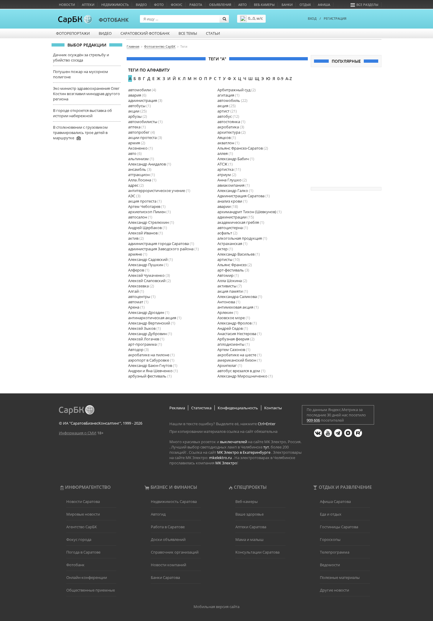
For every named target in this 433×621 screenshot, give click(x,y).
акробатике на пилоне (148, 354)
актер (222, 248)
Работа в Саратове (168, 526)
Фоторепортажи (73, 33)
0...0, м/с (255, 18)
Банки (287, 4)
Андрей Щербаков (145, 227)
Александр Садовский (148, 259)
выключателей (233, 441)
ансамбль (137, 169)
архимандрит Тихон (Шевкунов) (246, 211)
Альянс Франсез (232, 264)
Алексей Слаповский (147, 280)
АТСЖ (222, 164)
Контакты (273, 407)
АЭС (131, 195)
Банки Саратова (165, 577)
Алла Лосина (139, 180)
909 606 (313, 420)
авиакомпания (230, 185)
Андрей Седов (230, 328)
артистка (225, 169)
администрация (142, 100)
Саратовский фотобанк (145, 33)
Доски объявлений (168, 539)
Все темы (188, 33)
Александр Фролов (234, 323)
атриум (224, 174)
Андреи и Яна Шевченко (150, 370)
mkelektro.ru (220, 457)
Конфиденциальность (238, 407)
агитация (225, 95)
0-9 (280, 78)
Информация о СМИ (77, 432)
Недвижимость (115, 4)
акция (222, 105)
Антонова (226, 301)
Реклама (177, 407)
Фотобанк (75, 564)
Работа (195, 4)
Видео (141, 4)
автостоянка (228, 121)
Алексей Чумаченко (146, 275)
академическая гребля (238, 222)
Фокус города (78, 539)
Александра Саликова (237, 296)
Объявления (220, 4)
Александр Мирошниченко (242, 376)
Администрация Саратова (241, 195)
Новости (67, 4)
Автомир (225, 275)
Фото (159, 4)
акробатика (228, 127)
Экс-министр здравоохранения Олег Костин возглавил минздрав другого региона (86, 94)
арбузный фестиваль (147, 376)
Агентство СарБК (81, 526)
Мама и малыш (249, 539)
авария (134, 95)
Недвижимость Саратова (174, 501)
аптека (134, 127)
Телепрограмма (334, 552)
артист (223, 111)
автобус (224, 116)
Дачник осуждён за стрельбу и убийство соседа (81, 57)
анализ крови (229, 201)
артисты (224, 259)
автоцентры (139, 296)
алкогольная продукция (239, 238)
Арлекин (225, 312)
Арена (133, 307)
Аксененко (138, 148)
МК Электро (226, 463)
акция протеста (142, 201)
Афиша (324, 4)
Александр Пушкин (145, 264)
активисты (227, 286)
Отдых (305, 4)
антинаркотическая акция (152, 317)
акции (133, 111)
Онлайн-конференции (86, 577)
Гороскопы (330, 539)
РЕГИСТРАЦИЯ (335, 18)
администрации (232, 217)
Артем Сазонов (231, 349)
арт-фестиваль (230, 270)
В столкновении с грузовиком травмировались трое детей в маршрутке (80, 132)
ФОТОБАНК (114, 19)
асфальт (224, 233)
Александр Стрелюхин (148, 222)
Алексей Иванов (143, 233)
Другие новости (334, 590)
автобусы (137, 105)
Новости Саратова (83, 501)
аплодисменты (230, 344)
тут (266, 447)
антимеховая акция (235, 307)
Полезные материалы (340, 577)
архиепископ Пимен (147, 211)
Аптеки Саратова (250, 526)
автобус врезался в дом (238, 370)
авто (132, 153)
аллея (222, 153)
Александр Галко (232, 190)
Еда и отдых (330, 514)
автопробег (139, 132)
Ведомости (330, 564)
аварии (224, 206)
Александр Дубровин (147, 333)
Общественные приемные (90, 590)
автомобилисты (142, 121)
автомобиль (228, 100)
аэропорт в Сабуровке (148, 360)
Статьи (213, 33)
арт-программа (142, 344)
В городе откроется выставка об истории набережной (82, 113)
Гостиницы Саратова (339, 526)
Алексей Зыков (142, 328)
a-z (288, 78)
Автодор (135, 349)
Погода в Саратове (83, 552)
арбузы (135, 116)
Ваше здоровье (249, 514)
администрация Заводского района (161, 248)
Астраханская (229, 243)
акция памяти (230, 291)
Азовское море (231, 317)
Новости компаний (168, 564)
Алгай (133, 291)
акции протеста (142, 137)
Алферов (136, 270)
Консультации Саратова (257, 552)
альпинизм (138, 158)
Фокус (176, 4)
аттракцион (139, 174)
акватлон (225, 142)
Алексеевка (138, 286)
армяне (135, 254)
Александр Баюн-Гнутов (150, 365)
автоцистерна (230, 227)
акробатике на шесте (236, 354)
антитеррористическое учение (156, 190)
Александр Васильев (235, 254)
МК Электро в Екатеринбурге (243, 452)
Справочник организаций (175, 552)
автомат (135, 301)
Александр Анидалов (147, 164)
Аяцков (224, 137)
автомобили (139, 89)
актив (133, 238)
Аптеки (88, 4)
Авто (242, 4)
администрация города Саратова (158, 243)
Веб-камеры (264, 4)
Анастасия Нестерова (236, 333)
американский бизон (236, 360)
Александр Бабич (233, 158)
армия (134, 142)
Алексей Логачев (143, 339)
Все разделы (367, 4)
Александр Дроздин (146, 312)
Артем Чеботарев (144, 206)
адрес (133, 185)
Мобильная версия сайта (216, 606)
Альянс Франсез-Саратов (240, 148)
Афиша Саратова (335, 501)
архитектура (228, 132)
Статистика (201, 407)
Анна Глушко (229, 180)
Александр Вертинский (149, 323)
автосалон (137, 217)
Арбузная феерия (233, 339)
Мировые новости (83, 514)
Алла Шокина (229, 280)
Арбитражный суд (233, 89)
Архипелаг (227, 365)
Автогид (158, 514)
